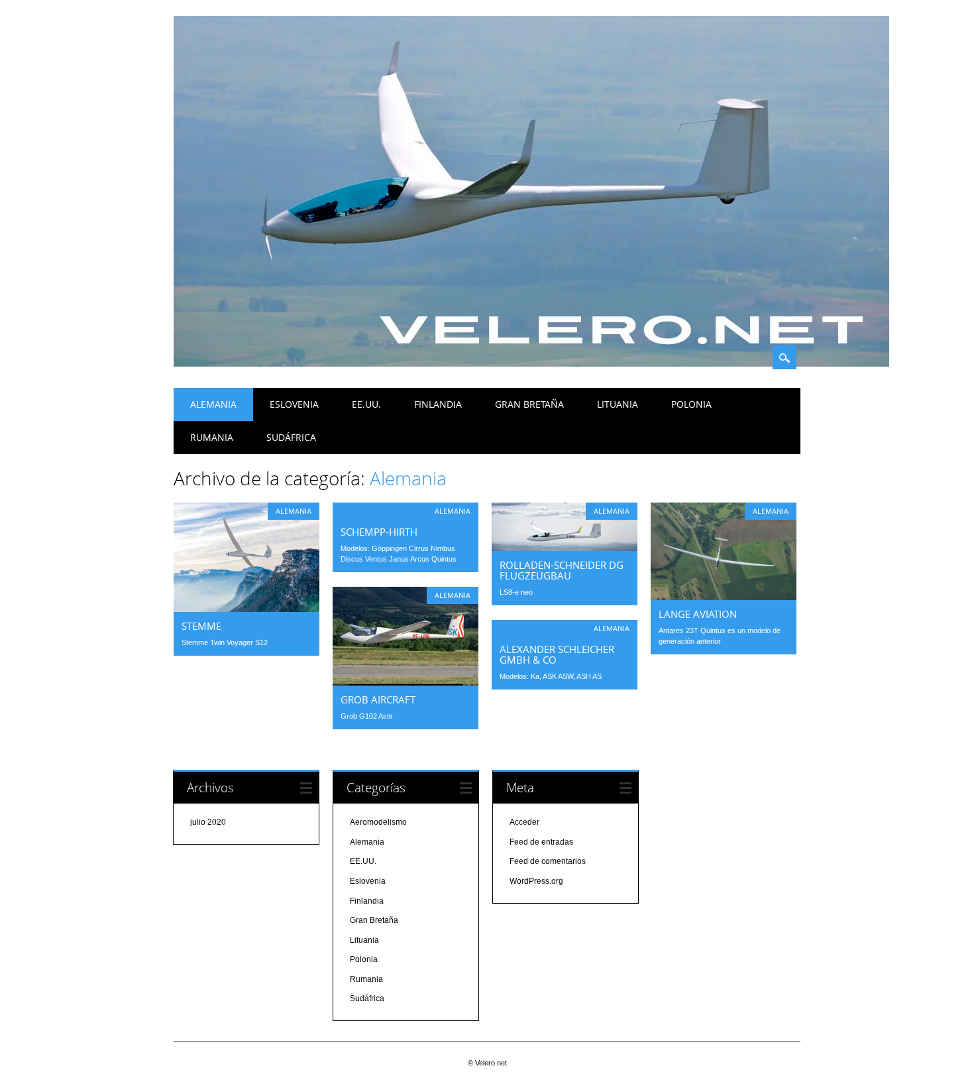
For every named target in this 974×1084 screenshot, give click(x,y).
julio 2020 (208, 822)
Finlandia (438, 404)
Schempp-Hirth (379, 531)
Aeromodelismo (378, 822)
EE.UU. (366, 404)
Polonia (691, 404)
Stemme (201, 625)
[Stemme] (246, 608)
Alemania (213, 404)
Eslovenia (294, 404)
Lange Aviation (698, 614)
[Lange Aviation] (723, 596)
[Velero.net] (531, 363)
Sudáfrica (291, 437)
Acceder (524, 822)
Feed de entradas (541, 842)
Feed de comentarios (548, 861)
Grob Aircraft (378, 699)
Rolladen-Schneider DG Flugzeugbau (561, 570)
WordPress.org (536, 881)
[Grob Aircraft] (405, 682)
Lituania (617, 404)
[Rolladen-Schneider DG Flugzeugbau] (564, 547)
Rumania (211, 437)
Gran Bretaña (529, 404)
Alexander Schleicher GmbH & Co (557, 654)
